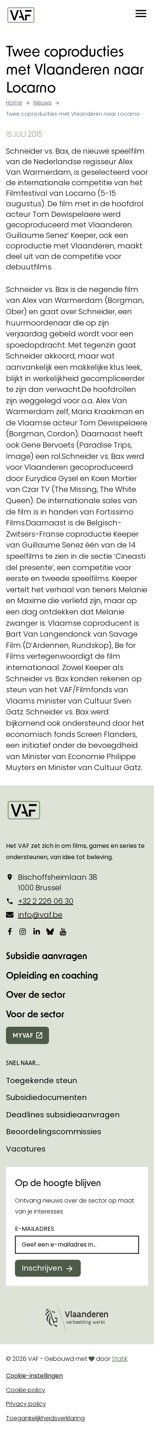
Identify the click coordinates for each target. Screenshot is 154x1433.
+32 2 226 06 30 (45, 901)
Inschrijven (42, 1268)
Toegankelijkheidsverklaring (45, 1418)
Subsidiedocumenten (46, 1097)
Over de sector (35, 994)
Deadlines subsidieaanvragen (63, 1114)
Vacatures (26, 1149)
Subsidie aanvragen (46, 955)
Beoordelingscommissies (53, 1131)
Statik (119, 1358)
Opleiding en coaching (52, 975)
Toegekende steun (41, 1080)
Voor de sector (35, 1013)
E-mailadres (34, 1228)
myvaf (23, 1035)
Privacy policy (26, 1404)
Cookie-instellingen (34, 1375)
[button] (141, 15)
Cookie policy (25, 1390)
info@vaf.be (40, 914)
